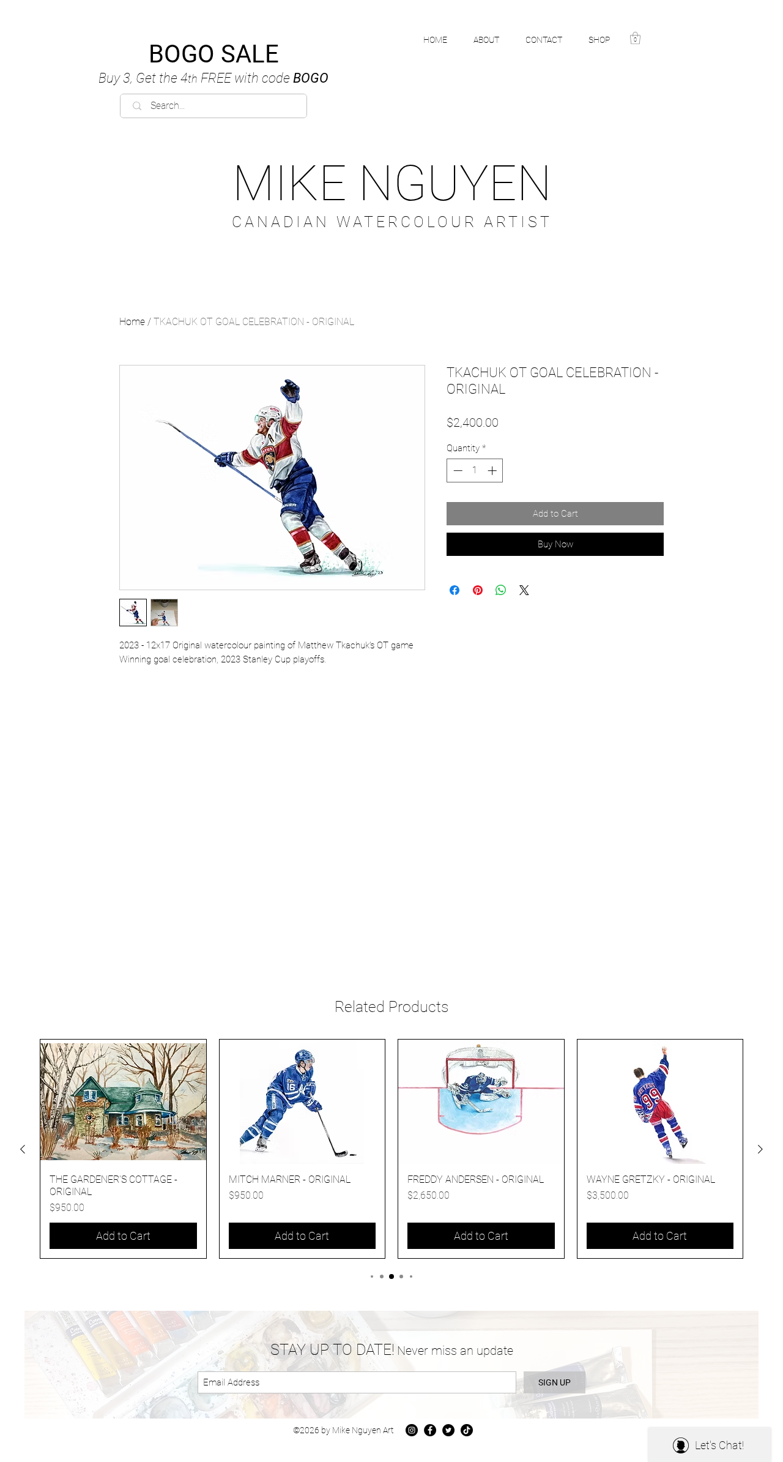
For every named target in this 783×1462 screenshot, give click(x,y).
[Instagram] (412, 1430)
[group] (391, 1148)
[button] (605, 40)
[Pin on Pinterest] (477, 590)
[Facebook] (430, 1430)
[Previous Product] (22, 1149)
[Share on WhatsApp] (501, 590)
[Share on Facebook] (454, 590)
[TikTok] (467, 1430)
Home (132, 322)
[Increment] (493, 470)
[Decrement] (456, 470)
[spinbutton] (475, 470)
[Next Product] (760, 1149)
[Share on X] (524, 590)
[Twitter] (448, 1430)
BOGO (213, 78)
